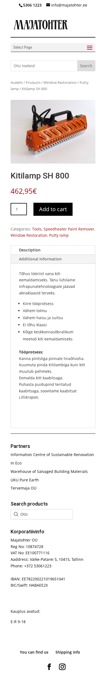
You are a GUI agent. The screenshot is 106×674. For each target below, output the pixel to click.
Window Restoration (60, 82)
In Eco (16, 463)
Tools (37, 229)
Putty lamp (59, 235)
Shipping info (67, 652)
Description (29, 250)
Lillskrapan (28, 397)
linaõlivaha (73, 358)
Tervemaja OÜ (23, 488)
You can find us (34, 652)
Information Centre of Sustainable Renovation (52, 454)
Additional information (40, 258)
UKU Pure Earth (25, 479)
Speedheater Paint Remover (68, 229)
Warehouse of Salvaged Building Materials (49, 471)
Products (33, 82)
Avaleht (17, 82)
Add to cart (53, 209)
